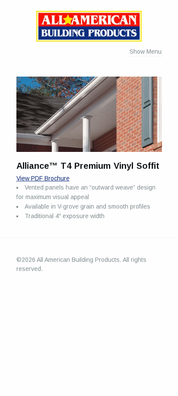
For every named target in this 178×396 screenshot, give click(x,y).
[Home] (89, 28)
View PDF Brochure (43, 178)
